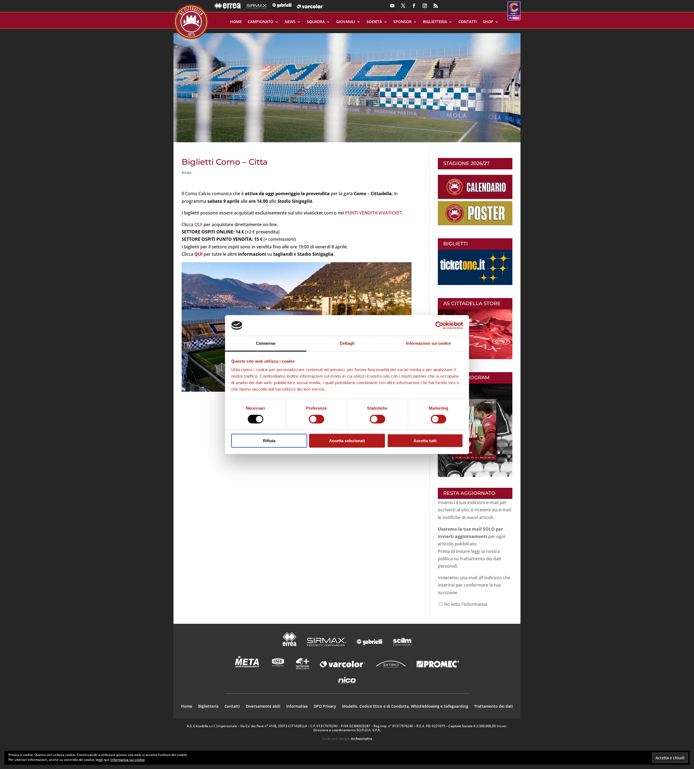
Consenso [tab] (265, 343)
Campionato (260, 22)
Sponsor (402, 22)
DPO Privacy (325, 706)
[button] (347, 85)
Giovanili (345, 22)
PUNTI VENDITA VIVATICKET (373, 213)
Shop (488, 22)
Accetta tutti (424, 440)
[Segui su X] (403, 5)
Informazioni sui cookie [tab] (428, 343)
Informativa (297, 706)
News (290, 22)
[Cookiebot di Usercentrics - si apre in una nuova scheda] (439, 325)
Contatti (467, 22)
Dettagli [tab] (347, 343)
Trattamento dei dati (493, 706)
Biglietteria (435, 22)
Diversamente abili (263, 706)
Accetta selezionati (347, 440)
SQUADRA (316, 22)
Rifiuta (269, 440)
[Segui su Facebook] (414, 5)
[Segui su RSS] (435, 5)
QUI (198, 224)
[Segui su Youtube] (392, 5)
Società (374, 22)
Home (236, 22)
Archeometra (361, 738)
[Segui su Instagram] (424, 5)
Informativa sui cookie (127, 759)
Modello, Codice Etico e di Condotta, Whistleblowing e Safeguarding (405, 706)
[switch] (316, 419)
